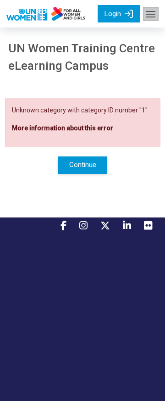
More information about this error (62, 128)
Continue (82, 165)
